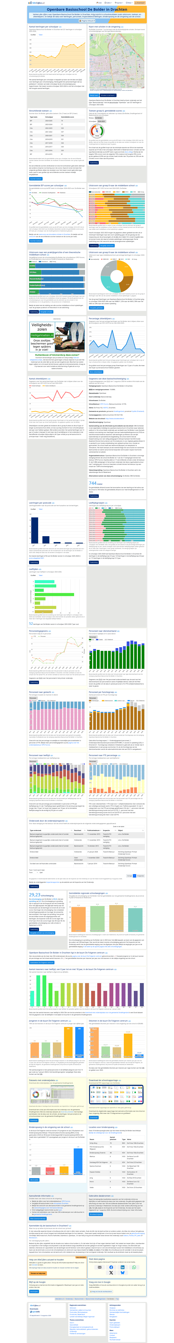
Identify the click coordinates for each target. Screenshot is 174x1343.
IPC (135, 1236)
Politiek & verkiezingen (77, 1334)
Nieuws (112, 1314)
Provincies (73, 1314)
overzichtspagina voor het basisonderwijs (48, 1208)
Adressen (73, 1308)
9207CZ (105, 408)
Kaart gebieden (115, 1323)
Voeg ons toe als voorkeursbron (102, 1291)
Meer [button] (130, 3)
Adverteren (113, 1333)
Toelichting (94, 163)
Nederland (81, 1314)
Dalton (126, 1236)
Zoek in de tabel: (118, 826)
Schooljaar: (93, 121)
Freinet (131, 1236)
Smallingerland (119, 411)
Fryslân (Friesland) (137, 411)
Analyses (113, 1308)
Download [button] (140, 3)
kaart (60, 1210)
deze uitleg (128, 152)
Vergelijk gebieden (96, 308)
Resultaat (77, 830)
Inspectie (106, 830)
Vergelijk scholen (46, 312)
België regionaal (88, 1317)
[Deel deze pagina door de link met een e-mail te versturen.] (99, 1267)
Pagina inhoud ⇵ (88, 21)
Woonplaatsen (83, 1312)
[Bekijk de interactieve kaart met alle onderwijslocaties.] (117, 62)
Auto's (72, 1323)
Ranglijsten (113, 1317)
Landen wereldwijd (76, 1317)
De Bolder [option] (98, 118)
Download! (94, 1118)
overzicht (32, 237)
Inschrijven (34, 1291)
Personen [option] (92, 637)
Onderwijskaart (115, 1325)
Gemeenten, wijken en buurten (80, 1310)
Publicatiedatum (93, 830)
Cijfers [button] (108, 3)
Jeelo (139, 1236)
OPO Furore (104, 404)
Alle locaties (34, 1180)
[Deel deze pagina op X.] (111, 1272)
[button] (60, 26)
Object (120, 830)
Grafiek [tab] (33, 35)
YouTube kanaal (115, 1340)
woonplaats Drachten (60, 1203)
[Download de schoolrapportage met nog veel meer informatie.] (117, 1095)
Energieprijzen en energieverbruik (81, 1327)
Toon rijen (36, 872)
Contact (112, 1335)
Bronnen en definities (117, 1310)
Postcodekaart (115, 1327)
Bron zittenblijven (96, 372)
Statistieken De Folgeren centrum (41, 963)
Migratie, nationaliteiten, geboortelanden (84, 1329)
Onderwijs (73, 1331)
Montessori (33, 1238)
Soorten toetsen (35, 179)
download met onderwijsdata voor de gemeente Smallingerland (107, 1013)
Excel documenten (67, 1112)
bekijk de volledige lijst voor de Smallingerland (105, 1133)
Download (33, 1120)
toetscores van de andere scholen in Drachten (54, 234)
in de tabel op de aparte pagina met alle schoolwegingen (102, 947)
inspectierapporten (52, 882)
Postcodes (73, 1312)
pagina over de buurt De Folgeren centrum (87, 956)
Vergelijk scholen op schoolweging (42, 933)
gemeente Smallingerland (43, 1214)
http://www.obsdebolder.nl (115, 419)
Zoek (100, 3)
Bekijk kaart (94, 95)
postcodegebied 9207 (36, 558)
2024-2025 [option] (101, 121)
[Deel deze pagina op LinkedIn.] (122, 1267)
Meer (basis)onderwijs (37, 1219)
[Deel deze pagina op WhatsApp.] (134, 1267)
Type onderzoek (35, 830)
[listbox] (99, 117)
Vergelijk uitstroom (107, 246)
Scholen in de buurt (107, 95)
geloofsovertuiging (137, 1233)
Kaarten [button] (119, 3)
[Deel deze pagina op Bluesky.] (122, 1272)
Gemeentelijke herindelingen (119, 1312)
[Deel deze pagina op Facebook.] (111, 1267)
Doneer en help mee (38, 1273)
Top (117, 1299)
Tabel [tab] (40, 35)
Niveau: (91, 118)
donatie (34, 1265)
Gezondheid (74, 1325)
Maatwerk (113, 1337)
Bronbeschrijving (96, 1214)
